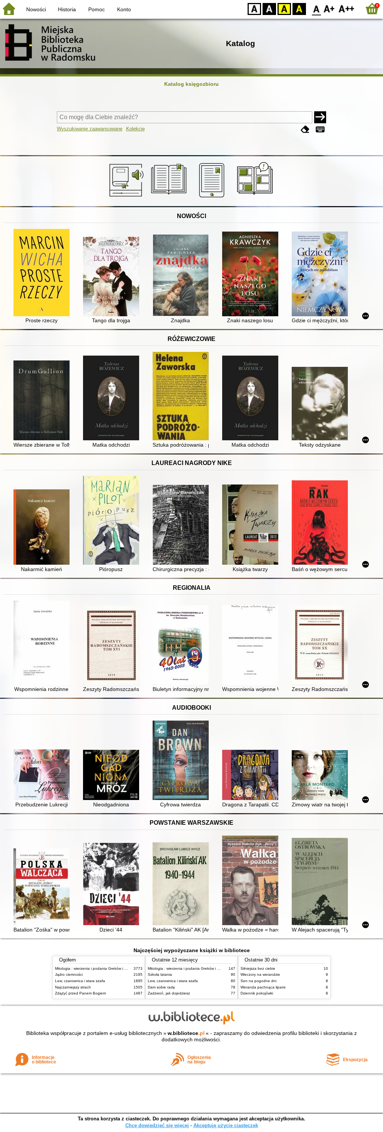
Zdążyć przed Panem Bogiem (80, 993)
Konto (124, 9)
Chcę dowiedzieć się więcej (157, 1125)
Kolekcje (135, 129)
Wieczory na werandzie (260, 974)
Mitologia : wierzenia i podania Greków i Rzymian (97, 968)
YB (284, 8)
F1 (329, 8)
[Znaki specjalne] (320, 129)
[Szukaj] (320, 117)
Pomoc (96, 9)
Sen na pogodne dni (258, 981)
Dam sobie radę (161, 987)
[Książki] (170, 197)
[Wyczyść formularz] (305, 129)
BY (299, 8)
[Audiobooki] (127, 197)
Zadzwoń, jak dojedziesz (169, 993)
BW (269, 8)
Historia (67, 9)
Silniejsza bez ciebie (257, 968)
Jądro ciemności (69, 974)
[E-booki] (213, 197)
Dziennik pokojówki (256, 993)
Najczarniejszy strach (73, 987)
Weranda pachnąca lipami (262, 987)
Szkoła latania (160, 974)
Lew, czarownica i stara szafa (80, 981)
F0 (316, 8)
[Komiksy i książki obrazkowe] (256, 197)
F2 (346, 8)
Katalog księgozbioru (191, 84)
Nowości (36, 9)
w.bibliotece (186, 1033)
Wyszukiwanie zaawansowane (89, 129)
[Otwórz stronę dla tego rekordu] (43, 273)
